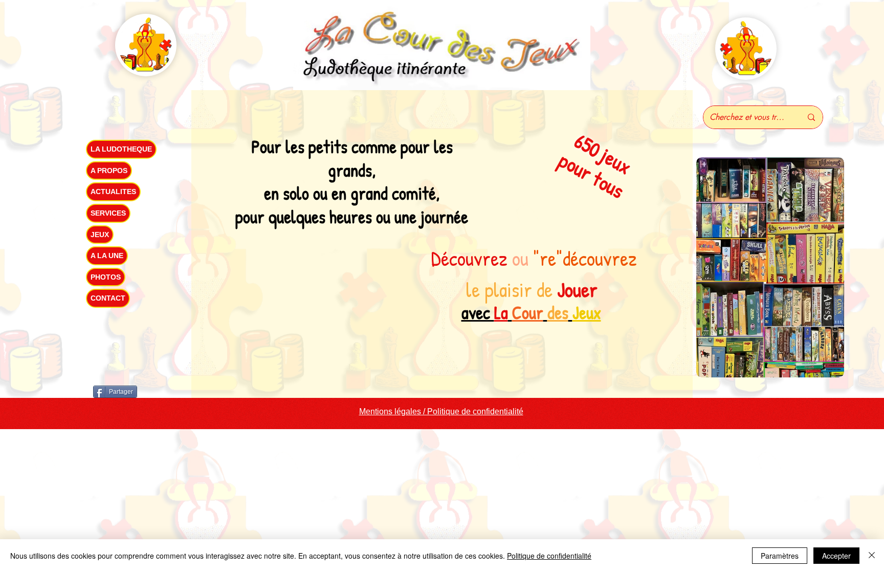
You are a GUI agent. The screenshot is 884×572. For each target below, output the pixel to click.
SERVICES (108, 213)
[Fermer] (872, 555)
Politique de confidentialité (549, 555)
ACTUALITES (113, 191)
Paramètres (780, 555)
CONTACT (108, 298)
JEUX (100, 234)
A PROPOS (109, 170)
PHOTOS (106, 277)
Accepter (836, 555)
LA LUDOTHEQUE (121, 149)
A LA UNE (107, 255)
